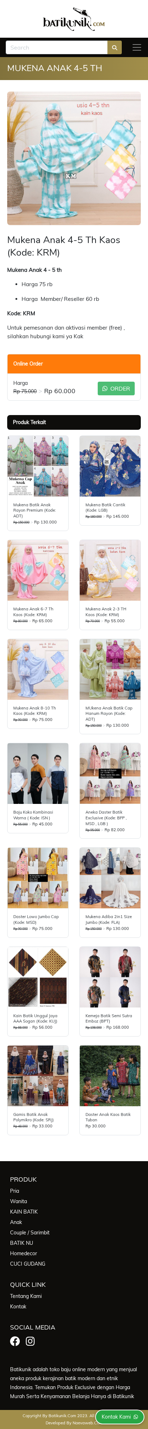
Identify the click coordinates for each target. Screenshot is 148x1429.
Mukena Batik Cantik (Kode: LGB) (105, 507)
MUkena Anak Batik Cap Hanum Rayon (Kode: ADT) (109, 714)
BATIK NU (21, 1243)
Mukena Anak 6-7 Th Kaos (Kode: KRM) (33, 611)
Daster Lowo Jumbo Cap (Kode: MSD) (36, 919)
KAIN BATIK (24, 1212)
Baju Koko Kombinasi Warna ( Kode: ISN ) (33, 815)
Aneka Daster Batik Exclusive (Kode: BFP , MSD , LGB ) (106, 818)
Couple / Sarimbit (30, 1232)
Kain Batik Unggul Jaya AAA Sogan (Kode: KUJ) (35, 1018)
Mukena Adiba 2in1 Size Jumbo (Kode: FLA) (108, 919)
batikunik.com (62, 1415)
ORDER (119, 388)
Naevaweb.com (88, 1422)
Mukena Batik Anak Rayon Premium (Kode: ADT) (34, 510)
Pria (14, 1191)
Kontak (18, 1306)
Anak (16, 1222)
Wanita (18, 1201)
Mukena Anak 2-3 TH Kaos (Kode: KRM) (105, 611)
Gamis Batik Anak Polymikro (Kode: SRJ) (33, 1117)
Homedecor (23, 1253)
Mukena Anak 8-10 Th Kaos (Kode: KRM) (34, 711)
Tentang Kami (26, 1296)
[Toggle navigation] (136, 47)
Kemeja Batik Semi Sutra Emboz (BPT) (108, 1018)
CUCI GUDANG (27, 1264)
